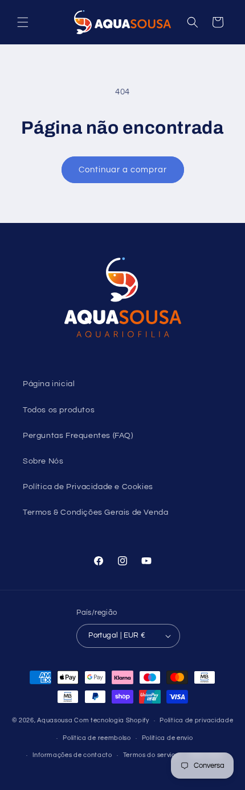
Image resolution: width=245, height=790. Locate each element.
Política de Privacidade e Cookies (88, 487)
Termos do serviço (151, 755)
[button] (22, 22)
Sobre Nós (43, 461)
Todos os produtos (59, 410)
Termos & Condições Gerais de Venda (95, 512)
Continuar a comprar (123, 170)
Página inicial (49, 384)
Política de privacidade (196, 720)
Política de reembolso (97, 738)
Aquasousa (54, 720)
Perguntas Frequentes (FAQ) (78, 436)
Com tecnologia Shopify (111, 720)
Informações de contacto (72, 755)
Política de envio (167, 738)
